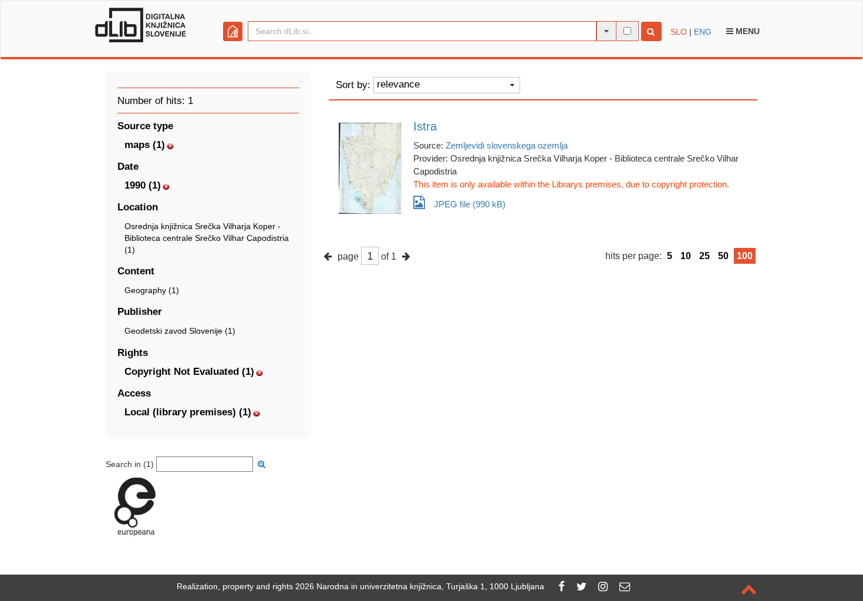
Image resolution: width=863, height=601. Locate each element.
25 (704, 256)
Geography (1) (151, 290)
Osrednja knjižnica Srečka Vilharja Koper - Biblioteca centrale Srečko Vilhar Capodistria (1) (206, 237)
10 (685, 256)
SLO (678, 31)
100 (745, 256)
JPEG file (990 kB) (469, 204)
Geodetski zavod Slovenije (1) (179, 330)
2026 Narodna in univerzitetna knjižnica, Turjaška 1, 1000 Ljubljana (419, 586)
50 (723, 256)
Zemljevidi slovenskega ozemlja (507, 145)
